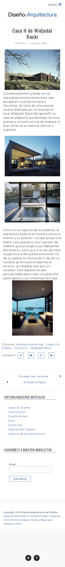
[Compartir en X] (31, 355)
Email (12, 464)
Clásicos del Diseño (21, 429)
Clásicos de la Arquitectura (26, 433)
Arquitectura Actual (30, 344)
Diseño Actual (18, 416)
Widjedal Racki (41, 348)
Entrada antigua (34, 382)
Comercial (15, 425)
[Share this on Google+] (41, 355)
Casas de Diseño (19, 407)
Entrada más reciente (33, 376)
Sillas (11, 420)
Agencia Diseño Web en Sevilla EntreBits (25, 516)
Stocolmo (21, 348)
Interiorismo (17, 412)
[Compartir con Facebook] (21, 355)
